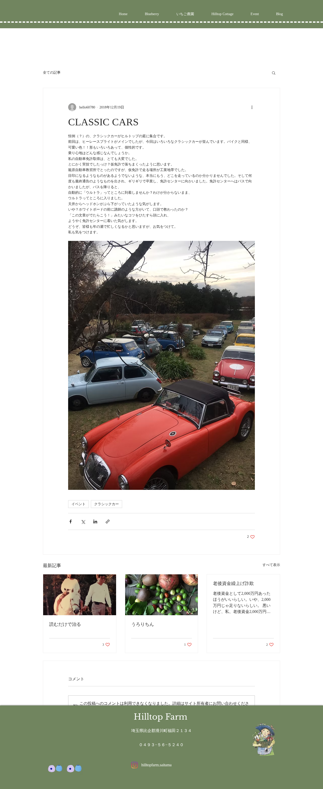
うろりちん (142, 624)
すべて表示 (271, 565)
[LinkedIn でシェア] (95, 521)
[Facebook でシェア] (70, 521)
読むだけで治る (65, 624)
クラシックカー (106, 504)
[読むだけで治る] (79, 594)
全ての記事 (52, 72)
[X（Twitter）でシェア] (82, 521)
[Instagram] (134, 765)
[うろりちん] (161, 594)
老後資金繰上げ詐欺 (233, 583)
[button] (273, 73)
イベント (78, 504)
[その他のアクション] (252, 107)
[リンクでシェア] (107, 521)
